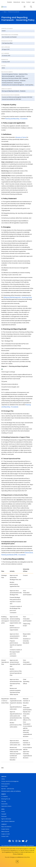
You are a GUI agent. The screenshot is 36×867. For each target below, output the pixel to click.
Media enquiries (5, 831)
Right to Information (6, 819)
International (16, 2)
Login (33, 2)
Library (23, 2)
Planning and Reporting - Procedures (16, 118)
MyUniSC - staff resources (7, 788)
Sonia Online (4, 786)
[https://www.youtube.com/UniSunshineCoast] (23, 841)
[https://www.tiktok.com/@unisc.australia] (26, 841)
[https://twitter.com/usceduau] (13, 841)
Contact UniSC (5, 836)
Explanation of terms (6, 806)
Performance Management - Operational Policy (13, 76)
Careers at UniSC (5, 834)
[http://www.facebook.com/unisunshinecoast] (10, 841)
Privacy (3, 811)
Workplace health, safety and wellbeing (10, 791)
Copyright (3, 814)
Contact (28, 2)
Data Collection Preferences (8, 821)
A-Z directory (4, 796)
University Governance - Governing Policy (12, 82)
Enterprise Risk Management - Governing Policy (18, 297)
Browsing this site (5, 799)
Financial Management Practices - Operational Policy (15, 74)
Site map (3, 801)
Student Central (5, 829)
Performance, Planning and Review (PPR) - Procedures (15, 78)
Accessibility (4, 804)
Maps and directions (6, 826)
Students (9, 2)
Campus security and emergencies (10, 781)
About (5, 11)
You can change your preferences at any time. (17, 857)
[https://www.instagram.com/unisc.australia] (16, 841)
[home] (4, 7)
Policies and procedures (13, 11)
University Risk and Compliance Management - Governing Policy (17, 85)
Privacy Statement (18, 854)
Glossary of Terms (21, 137)
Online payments (5, 784)
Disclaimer (4, 816)
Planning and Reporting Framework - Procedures (13, 80)
